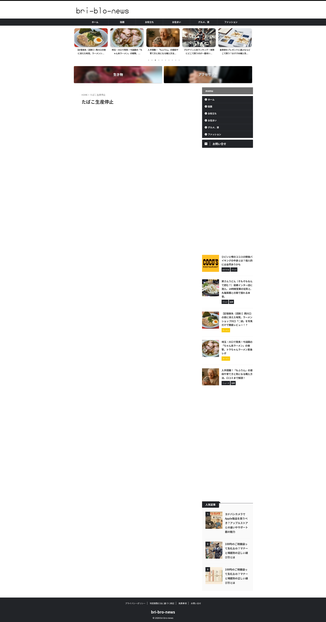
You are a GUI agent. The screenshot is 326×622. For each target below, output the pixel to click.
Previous (77, 41)
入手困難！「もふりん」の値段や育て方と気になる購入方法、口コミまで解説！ (237, 374)
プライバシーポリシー (135, 603)
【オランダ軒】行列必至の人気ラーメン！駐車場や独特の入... (235, 51)
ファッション (231, 22)
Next (248, 41)
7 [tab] (169, 60)
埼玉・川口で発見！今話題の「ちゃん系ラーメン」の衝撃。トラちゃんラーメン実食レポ (237, 347)
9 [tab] (175, 60)
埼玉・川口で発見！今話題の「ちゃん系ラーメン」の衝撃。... (91, 51)
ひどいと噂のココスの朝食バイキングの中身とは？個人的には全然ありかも (237, 260)
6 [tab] (165, 60)
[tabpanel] (91, 42)
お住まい (176, 22)
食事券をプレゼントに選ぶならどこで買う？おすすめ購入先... (199, 51)
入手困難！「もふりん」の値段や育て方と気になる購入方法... (127, 51)
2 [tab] (152, 60)
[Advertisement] (227, 200)
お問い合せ (196, 603)
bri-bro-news (163, 612)
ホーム (95, 22)
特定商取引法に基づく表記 (162, 603)
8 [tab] (172, 60)
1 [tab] (148, 60)
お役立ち (149, 22)
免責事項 (182, 603)
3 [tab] (155, 60)
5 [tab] (162, 60)
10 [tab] (179, 60)
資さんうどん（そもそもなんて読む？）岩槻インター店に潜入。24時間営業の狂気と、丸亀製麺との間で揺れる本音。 (237, 288)
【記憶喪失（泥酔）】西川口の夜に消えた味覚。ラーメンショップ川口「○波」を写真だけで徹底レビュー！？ (237, 319)
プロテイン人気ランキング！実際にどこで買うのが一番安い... (163, 51)
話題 (122, 22)
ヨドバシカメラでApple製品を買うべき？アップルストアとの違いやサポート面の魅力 (236, 522)
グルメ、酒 (203, 22)
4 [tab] (158, 60)
